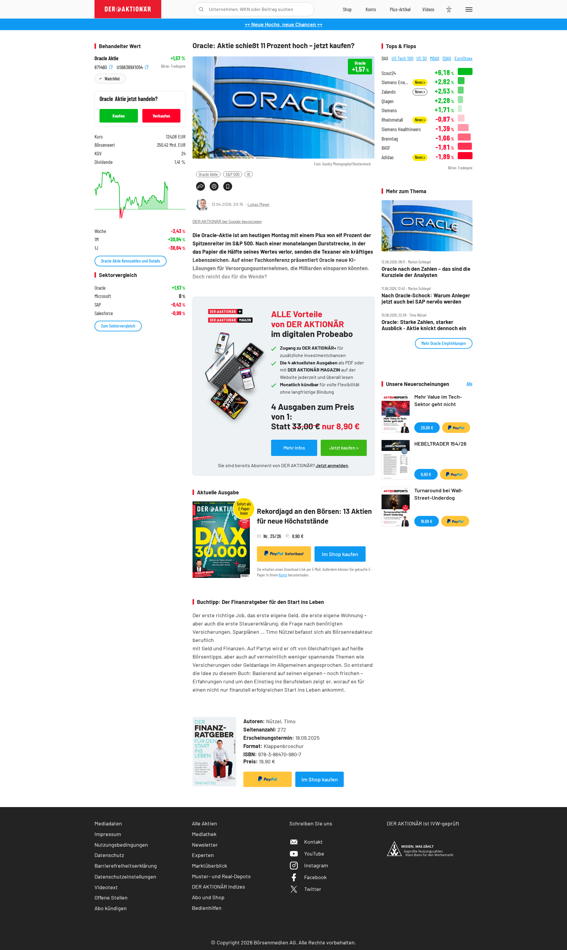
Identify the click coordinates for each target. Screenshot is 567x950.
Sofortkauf (294, 553)
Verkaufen (161, 115)
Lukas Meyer (258, 204)
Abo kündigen (110, 908)
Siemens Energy (395, 82)
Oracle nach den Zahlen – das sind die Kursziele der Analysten (426, 272)
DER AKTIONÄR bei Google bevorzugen (227, 221)
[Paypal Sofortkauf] (267, 779)
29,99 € (427, 427)
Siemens (389, 110)
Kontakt (313, 841)
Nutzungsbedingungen (121, 844)
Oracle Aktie (208, 174)
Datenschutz (109, 855)
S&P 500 (232, 174)
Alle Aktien (204, 823)
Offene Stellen (111, 897)
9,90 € (426, 474)
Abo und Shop (208, 897)
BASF (386, 148)
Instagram (316, 865)
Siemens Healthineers (401, 129)
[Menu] (467, 9)
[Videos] (428, 9)
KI (248, 174)
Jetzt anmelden (332, 465)
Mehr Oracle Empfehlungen (443, 343)
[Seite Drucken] (214, 186)
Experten (203, 855)
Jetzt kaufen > (344, 447)
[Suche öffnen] (201, 9)
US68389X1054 (130, 66)
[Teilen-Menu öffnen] (200, 186)
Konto (283, 574)
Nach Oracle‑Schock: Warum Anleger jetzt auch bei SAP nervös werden (426, 298)
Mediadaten (108, 823)
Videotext (106, 887)
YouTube (314, 853)
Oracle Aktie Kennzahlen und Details (130, 260)
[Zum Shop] (347, 9)
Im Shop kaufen (340, 554)
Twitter (312, 889)
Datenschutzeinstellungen (125, 876)
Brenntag (390, 139)
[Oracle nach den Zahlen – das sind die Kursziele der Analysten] (427, 226)
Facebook (315, 877)
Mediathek (204, 834)
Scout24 (389, 73)
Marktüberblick (209, 865)
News (419, 82)
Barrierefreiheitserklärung (125, 865)
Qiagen (388, 101)
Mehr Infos (294, 447)
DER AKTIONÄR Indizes (218, 886)
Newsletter (205, 844)
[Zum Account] (371, 9)
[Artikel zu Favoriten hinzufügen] (227, 186)
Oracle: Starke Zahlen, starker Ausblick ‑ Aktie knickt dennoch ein (424, 325)
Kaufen (119, 115)
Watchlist (112, 78)
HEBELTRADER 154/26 (440, 443)
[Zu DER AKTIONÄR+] (400, 9)
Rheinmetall (392, 120)
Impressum (107, 834)
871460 (101, 66)
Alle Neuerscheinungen (462, 384)
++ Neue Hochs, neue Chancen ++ (283, 24)
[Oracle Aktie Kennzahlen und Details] (139, 195)
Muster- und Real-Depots (221, 876)
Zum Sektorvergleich (118, 325)
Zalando (388, 92)
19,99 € (426, 521)
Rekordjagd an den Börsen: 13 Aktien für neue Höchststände (314, 516)
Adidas (388, 157)
